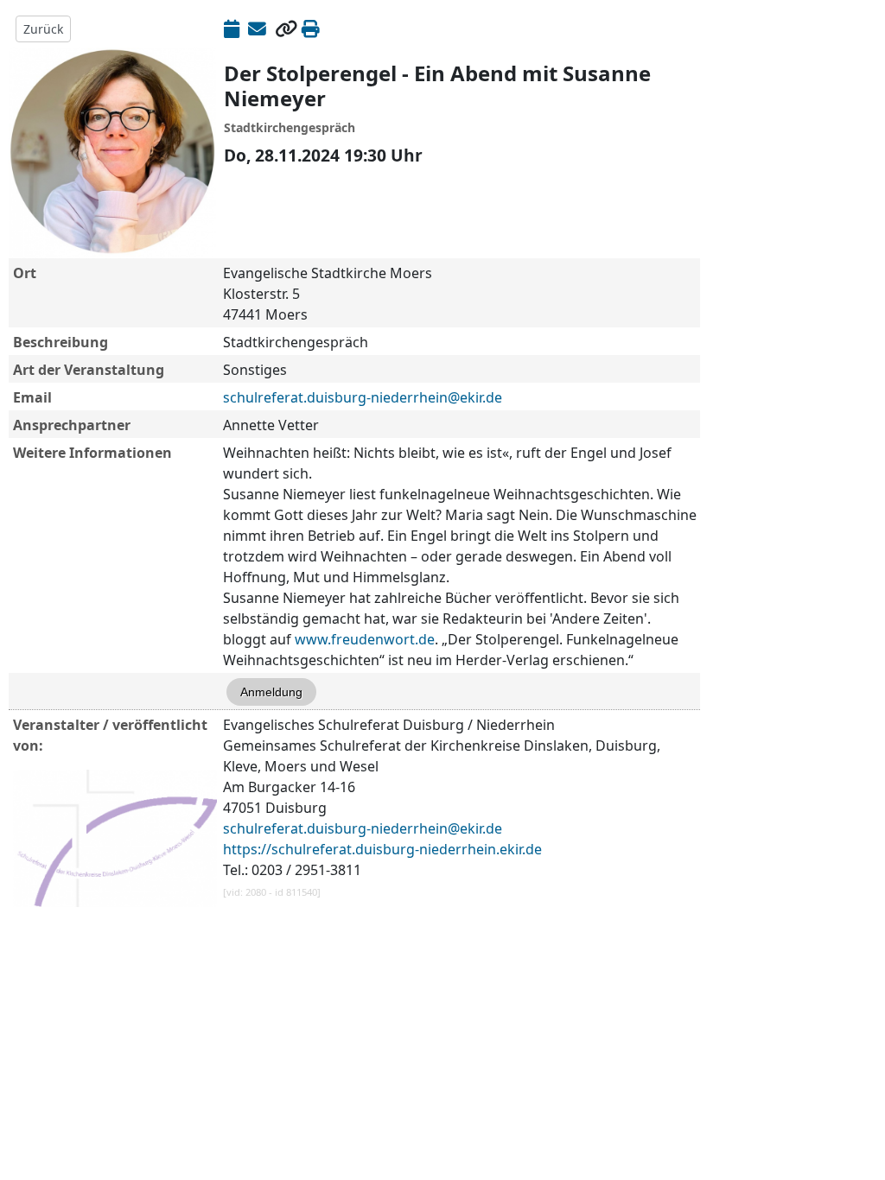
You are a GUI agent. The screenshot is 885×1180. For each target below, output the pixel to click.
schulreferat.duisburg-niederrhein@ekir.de (362, 397)
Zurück (43, 29)
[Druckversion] (311, 28)
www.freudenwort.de (365, 639)
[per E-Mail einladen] (257, 28)
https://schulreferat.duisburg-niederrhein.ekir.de (382, 849)
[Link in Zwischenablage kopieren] (286, 28)
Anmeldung (271, 692)
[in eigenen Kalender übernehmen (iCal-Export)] (231, 28)
